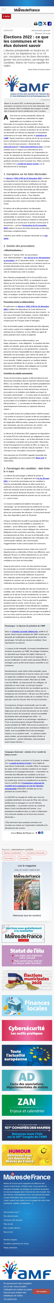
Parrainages (24, 858)
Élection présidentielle (12, 853)
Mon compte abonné (12, 1228)
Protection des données (13, 1220)
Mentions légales (10, 1240)
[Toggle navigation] (3, 10)
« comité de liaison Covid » (28, 164)
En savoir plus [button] (10, 1299)
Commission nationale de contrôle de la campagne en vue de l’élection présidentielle (24, 786)
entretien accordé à (25, 632)
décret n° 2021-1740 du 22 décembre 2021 (24, 178)
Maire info (40, 458)
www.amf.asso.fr (11, 147)
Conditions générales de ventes (16, 1244)
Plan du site (8, 1224)
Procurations (9, 858)
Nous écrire (8, 1232)
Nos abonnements (11, 1216)
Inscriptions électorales (36, 853)
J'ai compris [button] (41, 1291)
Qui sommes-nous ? (12, 1212)
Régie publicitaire (10, 1248)
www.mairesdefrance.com (31, 147)
